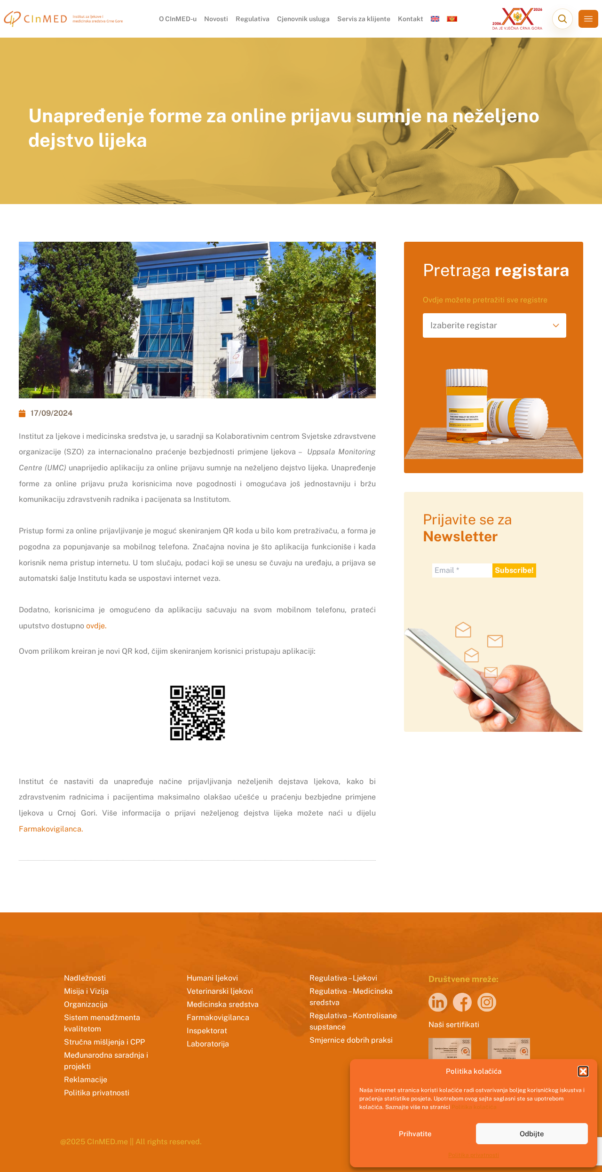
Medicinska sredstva (223, 1004)
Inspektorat (207, 1030)
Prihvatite (415, 1134)
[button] (583, 1071)
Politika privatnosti (473, 1155)
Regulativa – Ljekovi (343, 978)
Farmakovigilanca (218, 1017)
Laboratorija (208, 1043)
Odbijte (532, 1134)
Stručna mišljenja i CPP (104, 1041)
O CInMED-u (178, 19)
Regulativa (252, 19)
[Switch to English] (435, 19)
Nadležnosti (85, 978)
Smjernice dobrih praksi (351, 1040)
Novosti (216, 19)
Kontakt (410, 19)
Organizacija (86, 1004)
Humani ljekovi (212, 978)
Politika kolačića (474, 1107)
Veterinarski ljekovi (220, 991)
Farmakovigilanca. (51, 828)
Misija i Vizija (86, 991)
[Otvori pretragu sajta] (562, 18)
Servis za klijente (363, 19)
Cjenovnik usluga (303, 19)
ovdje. (96, 625)
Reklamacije (85, 1079)
